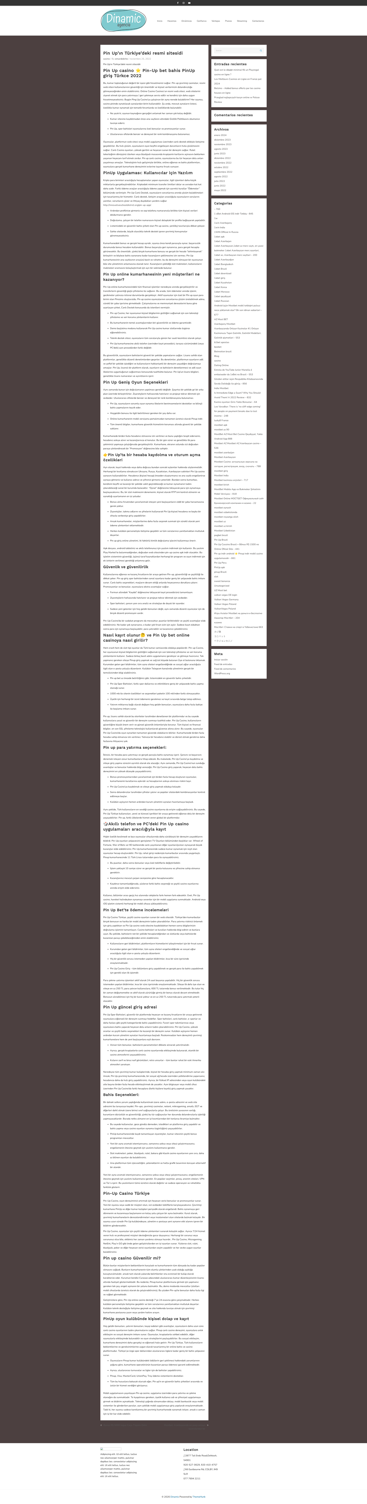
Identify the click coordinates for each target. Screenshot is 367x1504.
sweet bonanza (222, 581)
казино (218, 622)
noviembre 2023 (223, 144)
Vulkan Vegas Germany (226, 599)
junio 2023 (220, 153)
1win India (219, 227)
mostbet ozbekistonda (225, 512)
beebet (217, 347)
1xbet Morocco (222, 291)
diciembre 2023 (222, 139)
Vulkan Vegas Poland (225, 604)
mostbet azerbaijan (224, 452)
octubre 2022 (221, 167)
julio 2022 (219, 181)
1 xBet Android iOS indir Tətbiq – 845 (233, 213)
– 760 (217, 209)
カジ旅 (217, 631)
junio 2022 (220, 185)
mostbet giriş (221, 471)
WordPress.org (222, 673)
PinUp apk (219, 567)
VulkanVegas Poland (225, 608)
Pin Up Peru (220, 562)
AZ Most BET (221, 319)
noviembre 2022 (223, 162)
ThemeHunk (199, 1496)
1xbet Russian (221, 301)
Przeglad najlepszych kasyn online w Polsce (237, 97)
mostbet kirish (221, 484)
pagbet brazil (221, 535)
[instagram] (183, 3)
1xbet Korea (220, 287)
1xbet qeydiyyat (222, 296)
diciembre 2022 (222, 158)
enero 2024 (220, 135)
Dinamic (174, 1496)
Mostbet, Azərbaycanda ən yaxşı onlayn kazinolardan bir (184, 1427)
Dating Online (221, 365)
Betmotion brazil (223, 351)
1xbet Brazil (220, 268)
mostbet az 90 (221, 429)
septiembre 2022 (223, 172)
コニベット (220, 636)
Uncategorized (221, 585)
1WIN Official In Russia (226, 232)
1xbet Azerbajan (222, 241)
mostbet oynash (222, 507)
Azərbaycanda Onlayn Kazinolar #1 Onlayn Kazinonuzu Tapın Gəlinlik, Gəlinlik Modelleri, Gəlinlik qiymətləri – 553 (237, 333)
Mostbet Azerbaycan (225, 457)
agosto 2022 (221, 176)
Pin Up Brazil (221, 539)
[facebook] (178, 3)
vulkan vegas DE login (225, 595)
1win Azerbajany (223, 222)
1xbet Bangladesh (223, 264)
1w (216, 218)
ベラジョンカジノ (223, 640)
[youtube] (189, 3)
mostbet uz (220, 521)
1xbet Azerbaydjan (224, 259)
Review (218, 102)
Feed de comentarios (225, 668)
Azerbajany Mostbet (224, 324)
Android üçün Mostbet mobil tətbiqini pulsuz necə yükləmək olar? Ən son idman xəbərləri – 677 (238, 310)
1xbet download (222, 273)
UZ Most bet (220, 590)
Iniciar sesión (221, 659)
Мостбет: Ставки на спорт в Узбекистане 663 (238, 627)
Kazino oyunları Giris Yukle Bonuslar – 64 (235, 402)
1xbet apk (219, 236)
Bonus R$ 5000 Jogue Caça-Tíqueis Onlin (125, 1425)
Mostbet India (221, 475)
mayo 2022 (220, 190)
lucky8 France (221, 420)
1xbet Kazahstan (223, 282)
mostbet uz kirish (223, 526)
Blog (216, 356)
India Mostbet (221, 388)
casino (106, 58)
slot (216, 576)
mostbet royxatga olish (226, 516)
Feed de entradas (223, 664)
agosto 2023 (221, 149)
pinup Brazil (220, 572)
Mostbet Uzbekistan (224, 530)
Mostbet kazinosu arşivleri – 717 (231, 480)
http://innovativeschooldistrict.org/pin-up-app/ (127, 205)
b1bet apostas (221, 342)
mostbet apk (220, 425)
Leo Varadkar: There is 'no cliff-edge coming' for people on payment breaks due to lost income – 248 (237, 411)
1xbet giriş (219, 278)
